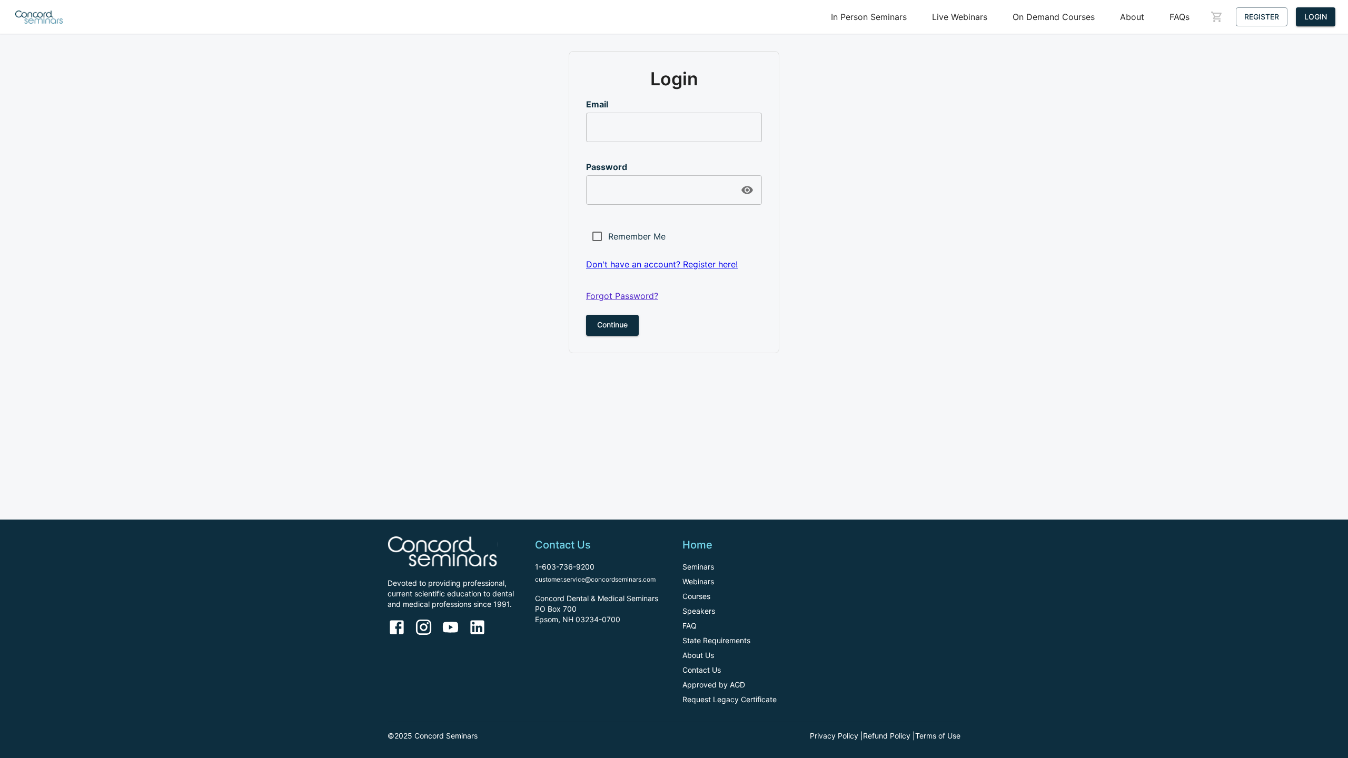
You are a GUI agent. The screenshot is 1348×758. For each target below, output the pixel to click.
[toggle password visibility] (747, 190)
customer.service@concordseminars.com (595, 579)
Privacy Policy (834, 735)
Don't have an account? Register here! (662, 264)
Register (1261, 16)
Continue (612, 324)
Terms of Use (937, 735)
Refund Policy (886, 735)
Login (1315, 16)
